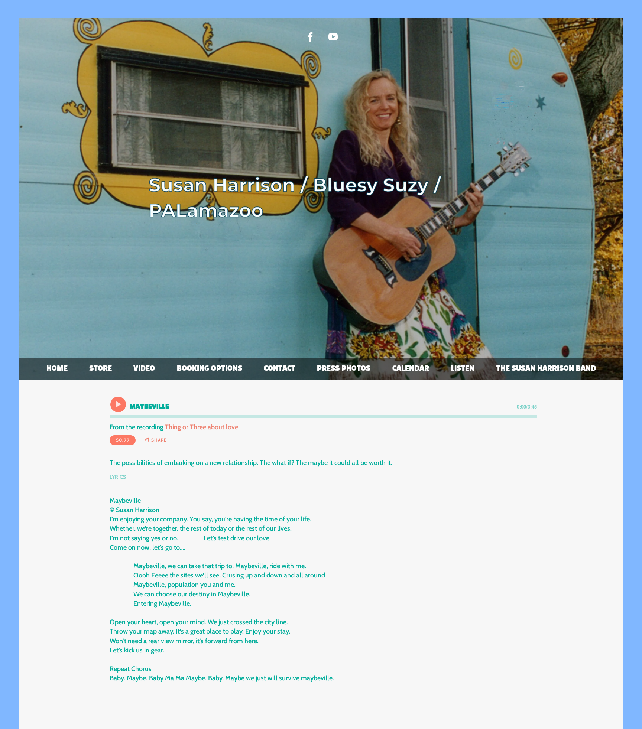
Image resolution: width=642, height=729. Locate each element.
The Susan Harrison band (546, 368)
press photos (343, 368)
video (144, 368)
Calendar (410, 368)
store (100, 368)
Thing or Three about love (201, 427)
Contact (279, 368)
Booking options (209, 368)
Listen (462, 368)
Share (159, 440)
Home (57, 368)
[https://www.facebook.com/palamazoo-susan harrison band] (310, 37)
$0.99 (123, 440)
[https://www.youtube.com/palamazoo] (333, 37)
